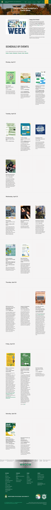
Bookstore (28, 477)
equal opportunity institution (18, 502)
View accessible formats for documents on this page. (10, 503)
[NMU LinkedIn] (30, 464)
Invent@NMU (29, 480)
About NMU (7, 476)
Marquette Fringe (11, 393)
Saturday (26, 53)
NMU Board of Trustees (41, 476)
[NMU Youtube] (28, 464)
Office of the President (41, 477)
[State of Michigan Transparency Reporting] (38, 496)
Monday (7, 53)
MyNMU (17, 478)
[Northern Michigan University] (2, 2)
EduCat (17, 474)
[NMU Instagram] (23, 464)
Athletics (28, 476)
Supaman (8, 394)
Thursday (19, 53)
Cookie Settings (18, 481)
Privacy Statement (40, 479)
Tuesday (10, 53)
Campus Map (7, 479)
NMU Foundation (29, 479)
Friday (23, 53)
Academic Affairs (7, 477)
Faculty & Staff (39, 2)
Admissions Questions (41, 474)
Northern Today (29, 483)
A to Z (6, 474)
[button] (49, 1)
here (38, 25)
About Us (26, 2)
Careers (6, 491)
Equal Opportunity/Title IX (9, 480)
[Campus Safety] (44, 496)
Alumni (28, 474)
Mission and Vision (8, 487)
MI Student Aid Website (8, 486)
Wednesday (15, 53)
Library (6, 483)
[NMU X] (25, 464)
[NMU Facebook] (21, 464)
